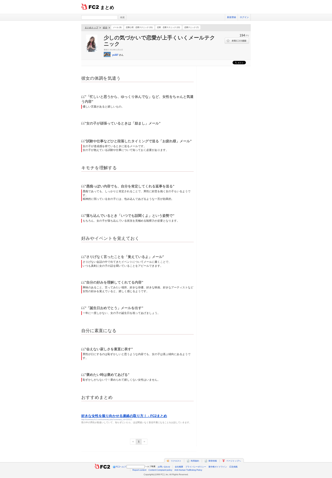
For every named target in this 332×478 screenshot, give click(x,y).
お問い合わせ (164, 467)
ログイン (244, 17)
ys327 (115, 55)
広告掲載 (233, 467)
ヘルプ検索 (150, 466)
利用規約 (195, 461)
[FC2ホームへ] (102, 467)
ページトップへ (233, 461)
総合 (105, 27)
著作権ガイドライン (217, 467)
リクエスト (176, 461)
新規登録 (231, 17)
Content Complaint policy (160, 470)
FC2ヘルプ (121, 467)
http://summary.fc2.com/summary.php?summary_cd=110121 (106, 419)
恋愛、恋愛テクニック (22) (168, 27)
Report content (139, 470)
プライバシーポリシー (195, 467)
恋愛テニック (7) (191, 27)
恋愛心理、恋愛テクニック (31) (139, 27)
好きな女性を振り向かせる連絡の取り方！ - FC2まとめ (124, 416)
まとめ (107, 7)
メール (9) (117, 27)
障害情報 (213, 461)
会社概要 (179, 467)
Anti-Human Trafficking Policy (188, 470)
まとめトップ (91, 27)
